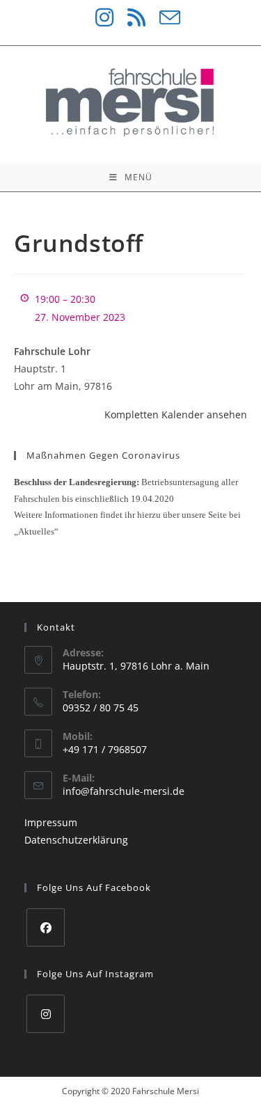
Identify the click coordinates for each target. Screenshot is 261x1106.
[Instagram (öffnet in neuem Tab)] (97, 17)
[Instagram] (45, 1014)
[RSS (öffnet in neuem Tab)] (129, 17)
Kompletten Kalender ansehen (175, 414)
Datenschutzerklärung (76, 839)
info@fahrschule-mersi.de (123, 791)
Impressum (50, 822)
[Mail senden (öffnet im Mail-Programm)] (162, 17)
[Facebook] (45, 927)
